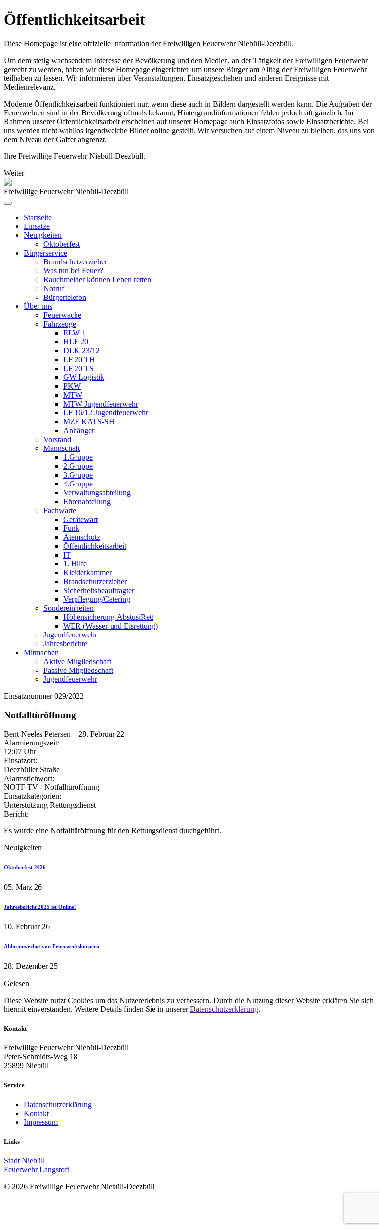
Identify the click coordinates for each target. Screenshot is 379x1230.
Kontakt (36, 1113)
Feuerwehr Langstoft (36, 1169)
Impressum (41, 1122)
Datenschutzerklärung (224, 1009)
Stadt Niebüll (24, 1160)
